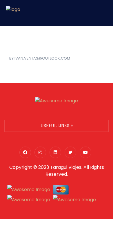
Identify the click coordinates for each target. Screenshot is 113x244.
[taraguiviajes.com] (13, 12)
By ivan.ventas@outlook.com (39, 58)
